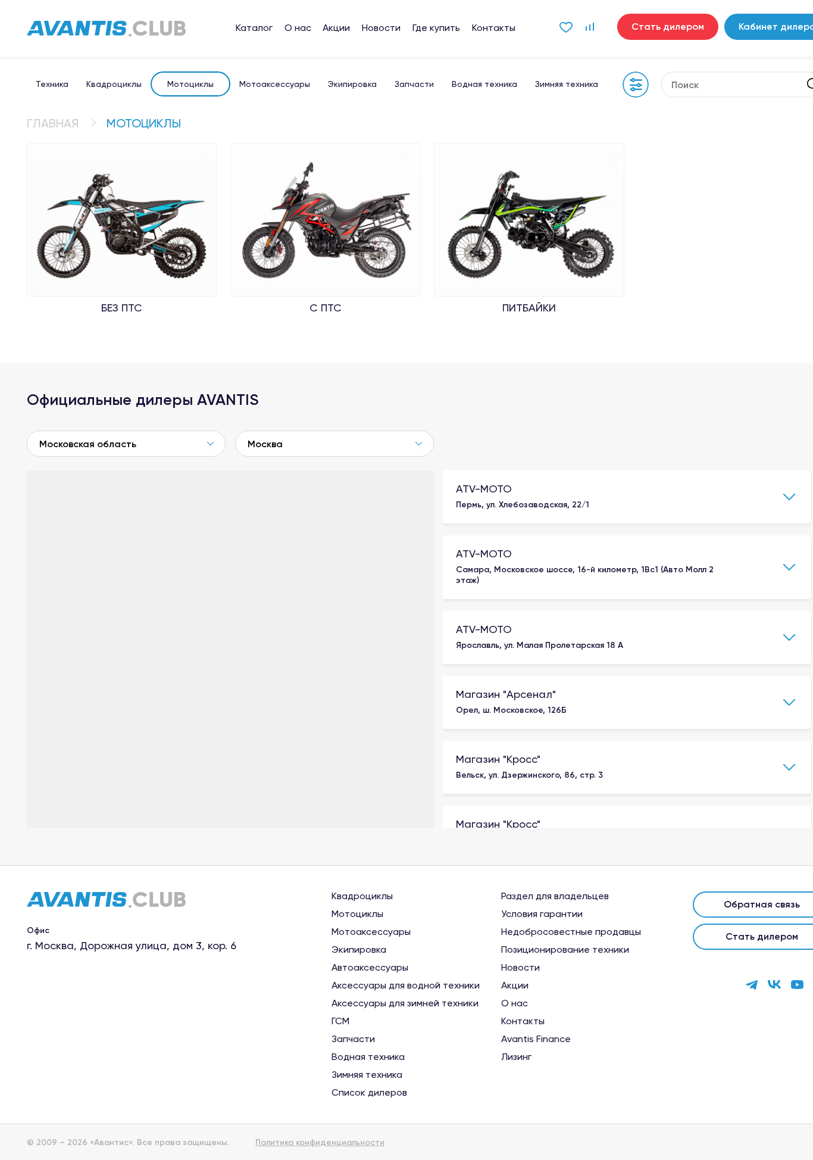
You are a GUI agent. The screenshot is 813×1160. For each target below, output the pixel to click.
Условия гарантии (542, 914)
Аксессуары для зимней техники (405, 1003)
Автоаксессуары (370, 967)
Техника (52, 84)
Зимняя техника (566, 84)
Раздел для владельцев (555, 896)
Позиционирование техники (565, 950)
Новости (381, 28)
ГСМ (340, 1021)
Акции (336, 28)
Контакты (493, 28)
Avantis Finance (536, 1039)
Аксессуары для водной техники (406, 985)
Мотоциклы (190, 84)
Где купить (436, 28)
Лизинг (516, 1057)
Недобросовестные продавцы (571, 932)
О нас (297, 28)
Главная (53, 123)
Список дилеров (369, 1092)
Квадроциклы (114, 84)
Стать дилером (667, 26)
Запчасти (414, 84)
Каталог (254, 28)
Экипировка (352, 84)
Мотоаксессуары (274, 84)
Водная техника (484, 84)
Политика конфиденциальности (319, 1143)
